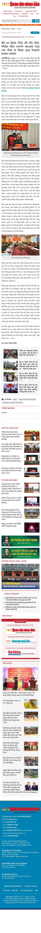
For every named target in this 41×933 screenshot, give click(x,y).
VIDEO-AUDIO (7, 11)
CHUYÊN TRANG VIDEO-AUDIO (14, 561)
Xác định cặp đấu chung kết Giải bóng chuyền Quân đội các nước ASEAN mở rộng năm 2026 (12, 717)
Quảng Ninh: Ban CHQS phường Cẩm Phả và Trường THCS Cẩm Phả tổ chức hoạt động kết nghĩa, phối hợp (11, 488)
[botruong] (20, 541)
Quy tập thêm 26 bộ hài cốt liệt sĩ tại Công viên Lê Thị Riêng (12, 760)
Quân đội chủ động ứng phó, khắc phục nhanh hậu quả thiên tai (12, 772)
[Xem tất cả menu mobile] (38, 21)
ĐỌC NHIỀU (7, 663)
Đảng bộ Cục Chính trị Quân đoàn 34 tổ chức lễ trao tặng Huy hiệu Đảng (11, 458)
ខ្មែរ (14, 16)
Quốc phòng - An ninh (8, 29)
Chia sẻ (35, 32)
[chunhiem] (20, 553)
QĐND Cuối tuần (30, 11)
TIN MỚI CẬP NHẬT (9, 480)
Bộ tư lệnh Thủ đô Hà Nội (27, 399)
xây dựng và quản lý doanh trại (13, 402)
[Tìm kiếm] (34, 21)
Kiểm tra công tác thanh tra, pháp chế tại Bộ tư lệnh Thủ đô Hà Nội (28, 353)
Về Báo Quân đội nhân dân (12, 886)
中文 (32, 13)
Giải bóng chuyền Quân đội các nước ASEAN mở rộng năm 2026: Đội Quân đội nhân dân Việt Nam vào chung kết (12, 732)
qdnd (15, 399)
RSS (36, 890)
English (24, 13)
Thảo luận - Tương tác (10, 890)
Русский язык (23, 16)
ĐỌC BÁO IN (18, 11)
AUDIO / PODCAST (11, 594)
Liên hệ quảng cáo (27, 890)
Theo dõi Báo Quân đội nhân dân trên (13, 37)
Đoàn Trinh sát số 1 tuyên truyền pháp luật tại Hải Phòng (11, 500)
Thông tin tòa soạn (30, 886)
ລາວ (37, 13)
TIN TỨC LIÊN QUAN (9, 428)
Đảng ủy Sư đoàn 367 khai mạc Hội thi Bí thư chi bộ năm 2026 (11, 470)
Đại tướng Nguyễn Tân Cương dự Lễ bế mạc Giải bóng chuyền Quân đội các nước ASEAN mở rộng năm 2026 (11, 514)
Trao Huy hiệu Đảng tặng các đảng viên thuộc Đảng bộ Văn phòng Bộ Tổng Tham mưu (11, 747)
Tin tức (19, 29)
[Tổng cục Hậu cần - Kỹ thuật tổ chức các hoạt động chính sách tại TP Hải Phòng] (20, 679)
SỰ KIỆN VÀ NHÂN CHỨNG (11, 13)
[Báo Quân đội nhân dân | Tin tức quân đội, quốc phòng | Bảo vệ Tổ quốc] (20, 4)
